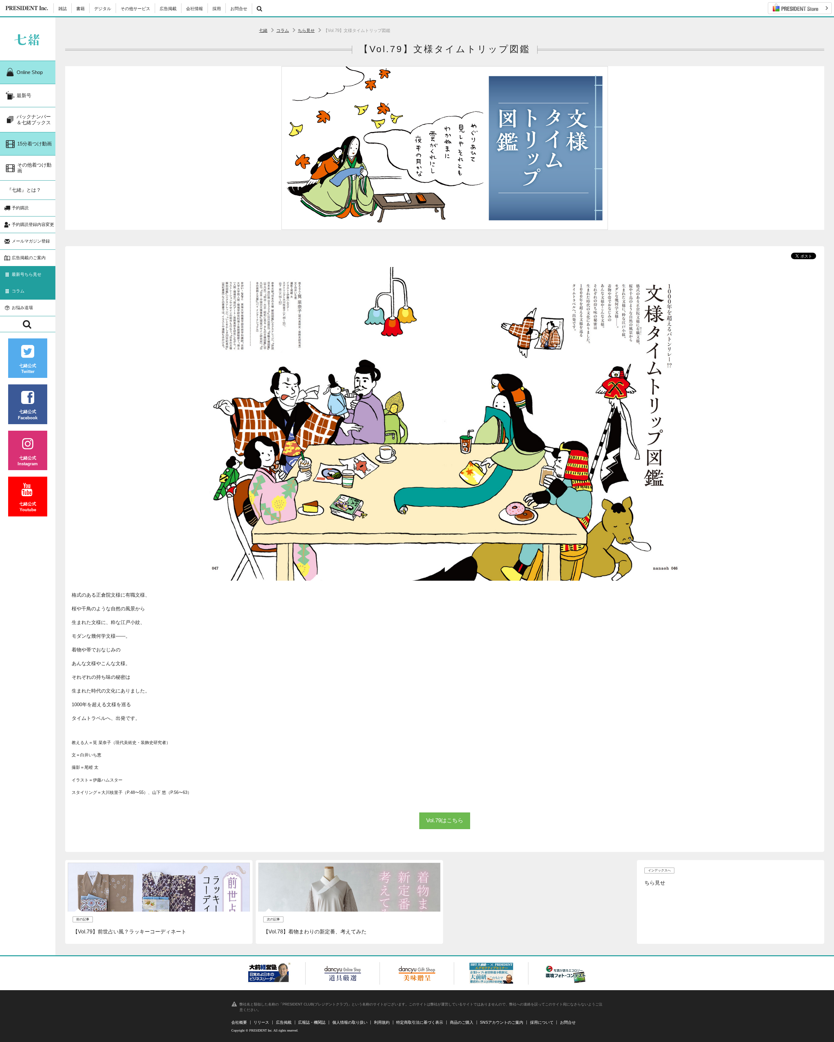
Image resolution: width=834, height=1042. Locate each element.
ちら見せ (306, 30)
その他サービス (135, 8)
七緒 (263, 30)
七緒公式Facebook (27, 414)
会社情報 (194, 8)
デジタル (102, 8)
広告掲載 (168, 8)
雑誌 (62, 8)
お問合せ (238, 8)
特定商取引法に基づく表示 (419, 1022)
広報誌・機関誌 (311, 1022)
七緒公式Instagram (28, 460)
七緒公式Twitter (27, 368)
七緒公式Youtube (27, 506)
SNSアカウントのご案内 (501, 1022)
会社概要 (239, 1022)
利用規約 (382, 1022)
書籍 (80, 8)
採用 (216, 8)
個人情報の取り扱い (349, 1022)
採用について (542, 1022)
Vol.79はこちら (444, 820)
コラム (282, 30)
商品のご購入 (461, 1022)
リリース (261, 1022)
